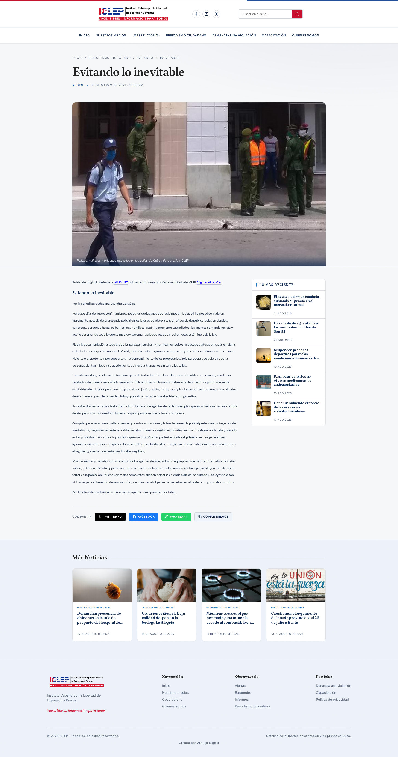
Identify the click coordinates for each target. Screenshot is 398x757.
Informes (242, 699)
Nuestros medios (111, 35)
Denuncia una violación (234, 35)
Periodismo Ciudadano (186, 35)
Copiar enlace (215, 516)
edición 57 (121, 282)
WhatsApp (178, 516)
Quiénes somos (305, 35)
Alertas (240, 686)
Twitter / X (112, 516)
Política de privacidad (332, 699)
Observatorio (146, 35)
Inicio (84, 35)
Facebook (146, 516)
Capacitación (274, 35)
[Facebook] (196, 14)
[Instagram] (206, 14)
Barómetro (243, 692)
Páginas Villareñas (209, 282)
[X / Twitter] (216, 14)
